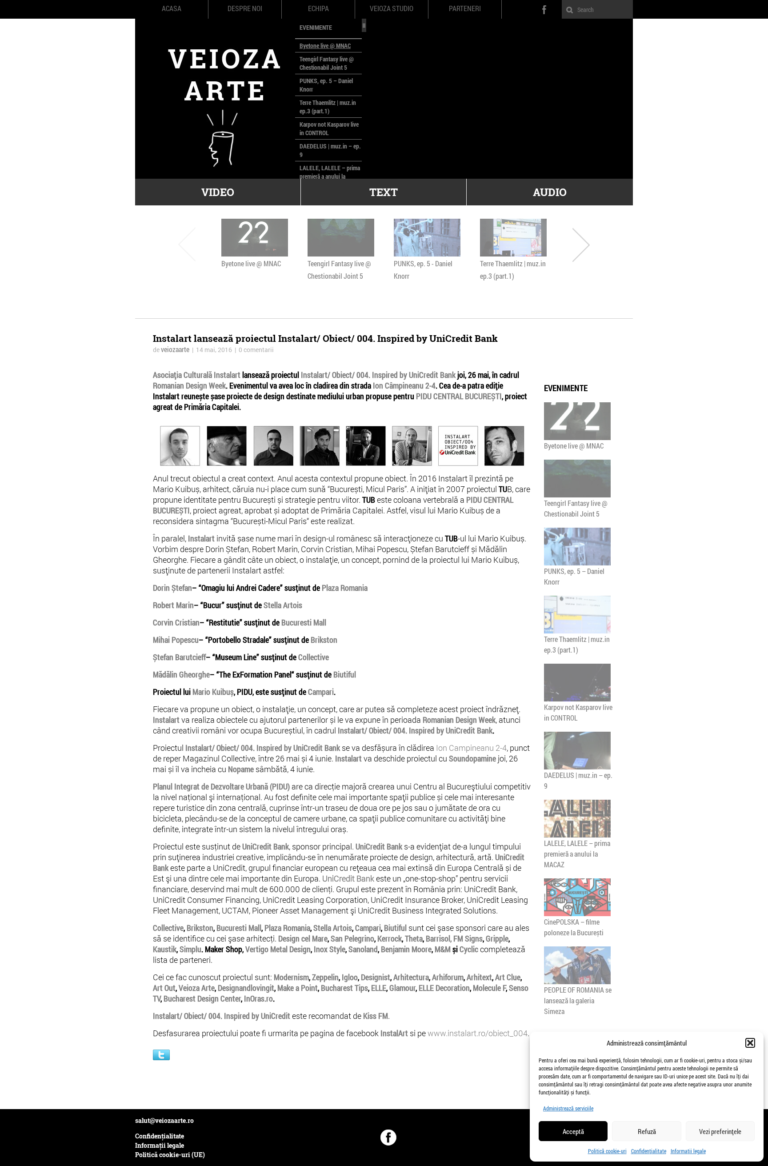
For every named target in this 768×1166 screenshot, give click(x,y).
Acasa (171, 8)
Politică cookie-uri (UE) (170, 1154)
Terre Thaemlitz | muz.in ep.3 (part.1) (328, 106)
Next (581, 244)
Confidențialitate (648, 1150)
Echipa (318, 8)
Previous (187, 244)
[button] (750, 1042)
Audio (550, 192)
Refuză (647, 1131)
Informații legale (688, 1150)
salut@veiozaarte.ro (164, 1120)
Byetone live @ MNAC (325, 45)
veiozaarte (175, 349)
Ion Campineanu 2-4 (471, 747)
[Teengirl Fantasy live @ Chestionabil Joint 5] (341, 237)
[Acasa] (215, 99)
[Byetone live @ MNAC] (254, 237)
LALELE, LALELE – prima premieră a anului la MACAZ (330, 176)
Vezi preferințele (720, 1131)
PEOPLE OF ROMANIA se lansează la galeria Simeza (578, 1000)
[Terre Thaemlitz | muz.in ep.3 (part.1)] (513, 237)
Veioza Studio (391, 8)
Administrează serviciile (568, 1108)
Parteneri (465, 8)
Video (217, 192)
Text (383, 192)
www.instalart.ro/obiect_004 (478, 1033)
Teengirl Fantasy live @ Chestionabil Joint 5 (327, 63)
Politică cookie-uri (607, 1150)
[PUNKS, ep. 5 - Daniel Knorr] (427, 237)
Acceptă (573, 1131)
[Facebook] (388, 1138)
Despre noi (245, 8)
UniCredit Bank (348, 878)
